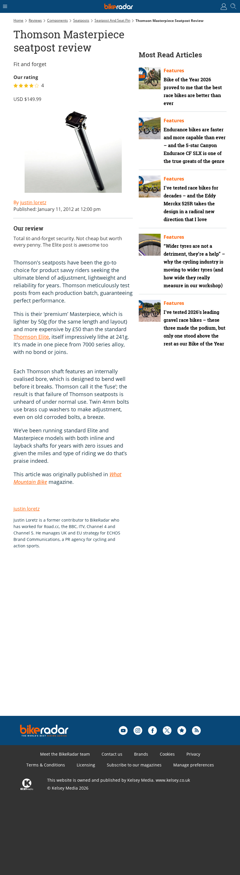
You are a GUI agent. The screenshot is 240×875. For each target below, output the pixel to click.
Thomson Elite (31, 336)
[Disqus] (104, 641)
